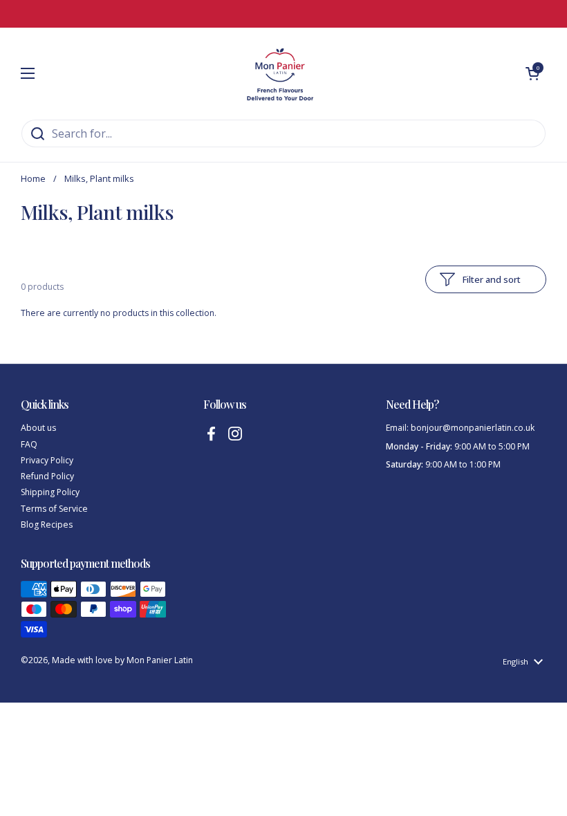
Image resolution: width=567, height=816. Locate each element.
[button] (532, 73)
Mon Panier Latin (160, 660)
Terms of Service (54, 508)
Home (33, 178)
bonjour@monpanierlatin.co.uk (473, 428)
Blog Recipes (47, 524)
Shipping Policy (50, 492)
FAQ (29, 444)
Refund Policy (47, 476)
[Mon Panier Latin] (280, 73)
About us (38, 428)
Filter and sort (492, 279)
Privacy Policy (47, 460)
